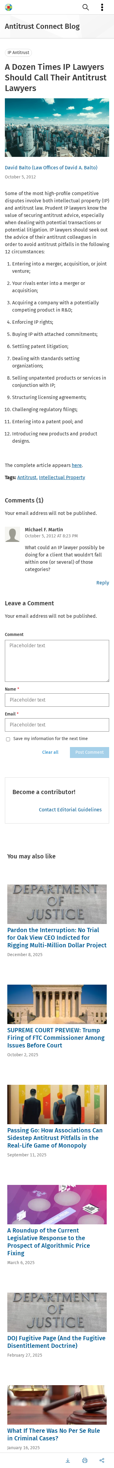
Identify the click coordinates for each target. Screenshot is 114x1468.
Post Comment (89, 752)
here (77, 465)
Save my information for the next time (50, 738)
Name (12, 689)
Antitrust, (27, 477)
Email (12, 714)
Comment (14, 634)
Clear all (50, 752)
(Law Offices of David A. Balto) (64, 168)
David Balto (18, 168)
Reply (102, 583)
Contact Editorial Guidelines (70, 810)
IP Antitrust (18, 52)
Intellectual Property (62, 477)
